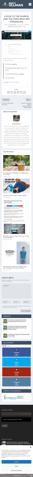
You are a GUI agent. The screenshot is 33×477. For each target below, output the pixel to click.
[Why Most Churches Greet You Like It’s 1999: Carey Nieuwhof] (16, 217)
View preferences (16, 470)
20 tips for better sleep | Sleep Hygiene (15, 195)
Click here (6, 82)
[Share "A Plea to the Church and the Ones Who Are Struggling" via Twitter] (11, 92)
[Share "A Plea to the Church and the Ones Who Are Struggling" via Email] (21, 92)
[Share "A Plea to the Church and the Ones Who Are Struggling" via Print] (24, 92)
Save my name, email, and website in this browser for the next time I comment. (16, 306)
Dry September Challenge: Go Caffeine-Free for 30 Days (16, 173)
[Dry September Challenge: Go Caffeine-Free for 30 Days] (16, 163)
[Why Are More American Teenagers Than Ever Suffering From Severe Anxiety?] (16, 253)
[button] (30, 447)
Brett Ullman (13, 24)
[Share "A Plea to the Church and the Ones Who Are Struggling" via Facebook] (8, 92)
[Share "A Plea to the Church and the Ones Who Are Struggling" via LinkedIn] (18, 92)
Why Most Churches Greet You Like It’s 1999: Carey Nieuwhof (16, 236)
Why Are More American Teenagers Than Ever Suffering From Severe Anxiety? (15, 267)
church (27, 24)
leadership (11, 26)
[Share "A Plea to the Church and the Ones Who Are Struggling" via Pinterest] (14, 92)
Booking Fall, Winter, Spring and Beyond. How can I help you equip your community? (18, 442)
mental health (18, 26)
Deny (16, 466)
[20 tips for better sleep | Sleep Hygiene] (16, 186)
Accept (16, 462)
